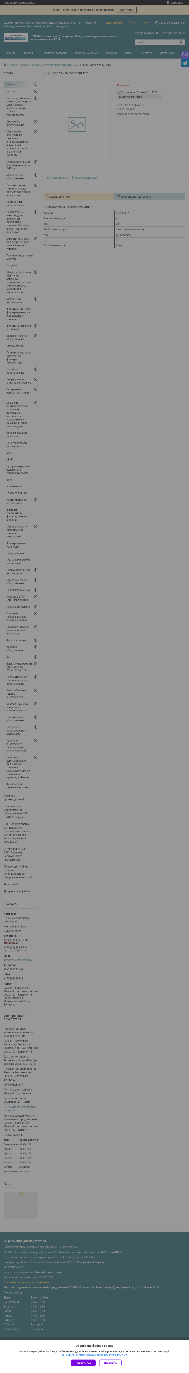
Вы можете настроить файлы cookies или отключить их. (93, 1354)
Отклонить (110, 1363)
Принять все (83, 1363)
